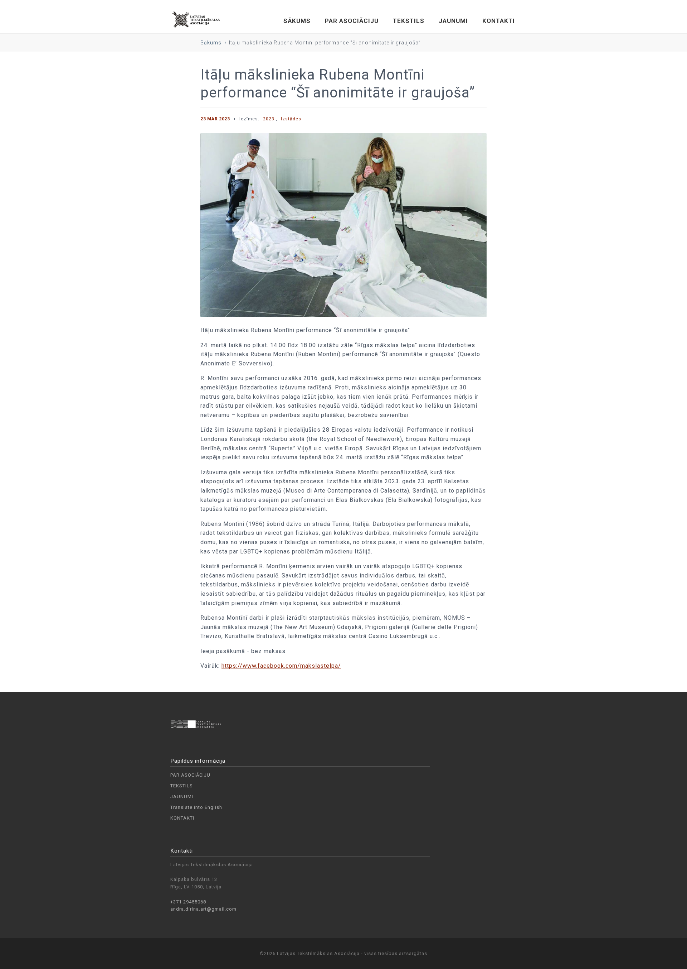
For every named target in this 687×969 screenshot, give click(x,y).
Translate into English (196, 807)
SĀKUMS (297, 20)
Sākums (210, 42)
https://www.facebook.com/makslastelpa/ (281, 665)
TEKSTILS (408, 20)
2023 (268, 118)
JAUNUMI (453, 20)
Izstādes (291, 118)
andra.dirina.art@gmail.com (203, 909)
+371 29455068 (188, 902)
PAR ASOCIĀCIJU (352, 20)
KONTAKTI (498, 20)
